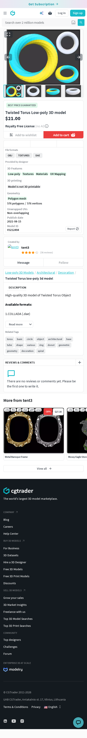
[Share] (70, 143)
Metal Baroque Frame (16, 456)
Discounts (9, 583)
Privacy (36, 707)
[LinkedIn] (6, 721)
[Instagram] (22, 721)
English (50, 707)
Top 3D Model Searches (18, 619)
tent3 (25, 247)
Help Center (10, 533)
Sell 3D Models (12, 590)
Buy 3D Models (12, 540)
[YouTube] (14, 721)
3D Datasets (10, 555)
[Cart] (50, 13)
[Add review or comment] (79, 362)
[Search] (81, 22)
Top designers (12, 640)
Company (8, 512)
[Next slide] (79, 57)
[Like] (17, 143)
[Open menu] (5, 13)
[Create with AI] (41, 13)
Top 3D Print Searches (17, 626)
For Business (11, 548)
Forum (7, 654)
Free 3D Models (13, 569)
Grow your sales (13, 598)
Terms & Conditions (15, 707)
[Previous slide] (8, 57)
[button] (73, 22)
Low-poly (14, 174)
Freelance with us (14, 612)
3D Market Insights (15, 605)
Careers (8, 527)
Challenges (10, 647)
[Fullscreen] (8, 34)
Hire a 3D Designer (14, 562)
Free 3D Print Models (16, 576)
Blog (6, 520)
